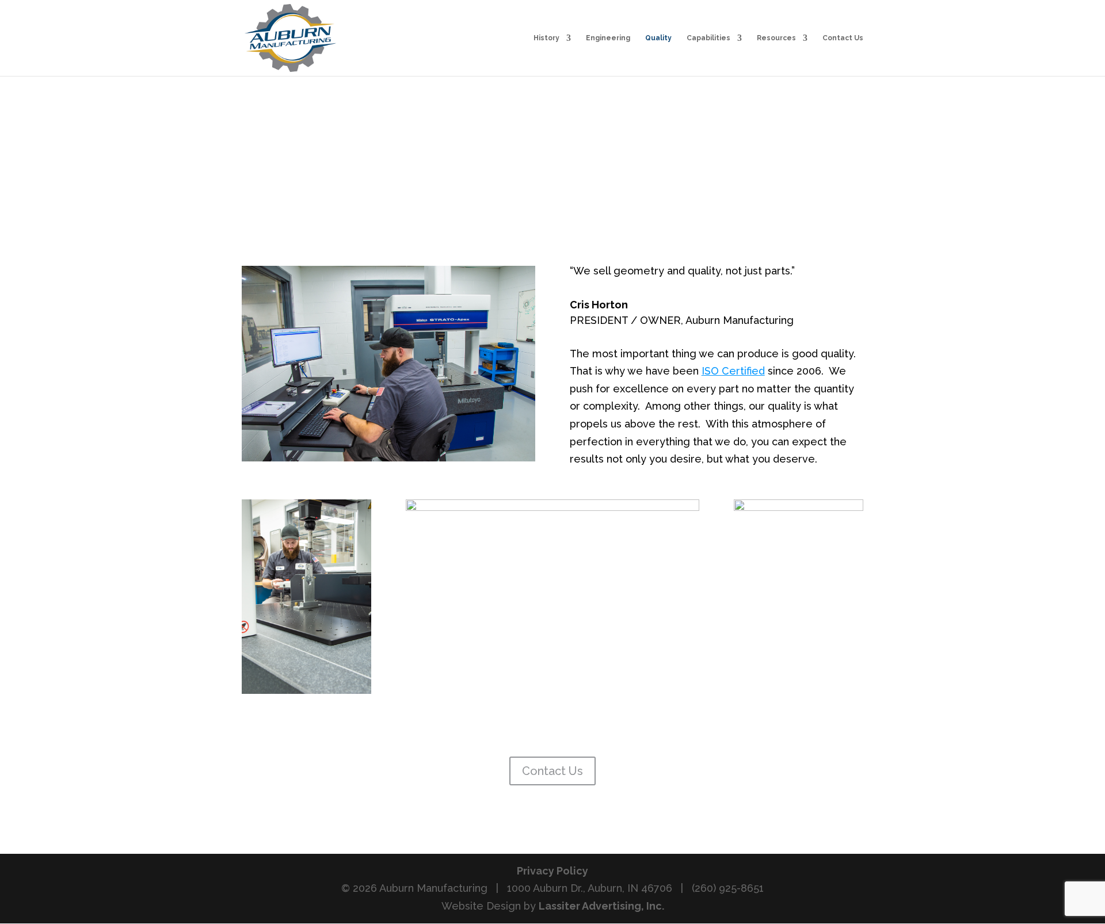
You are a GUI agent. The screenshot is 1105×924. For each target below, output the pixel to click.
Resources (776, 38)
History (546, 38)
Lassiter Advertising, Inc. (601, 906)
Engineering (608, 38)
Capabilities (708, 38)
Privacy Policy (552, 871)
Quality (658, 38)
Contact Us (842, 38)
